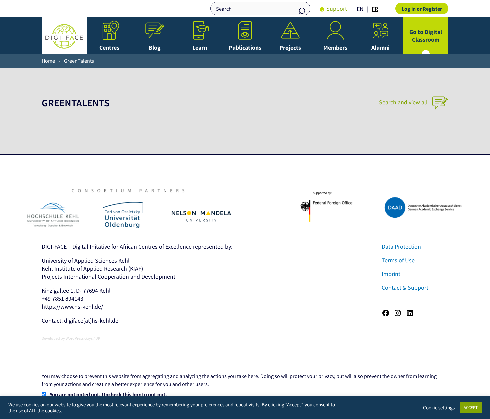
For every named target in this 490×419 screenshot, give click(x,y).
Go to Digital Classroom (425, 35)
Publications (245, 47)
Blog (155, 47)
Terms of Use (398, 260)
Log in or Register (422, 8)
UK (97, 338)
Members (335, 47)
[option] (374, 9)
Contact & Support (405, 287)
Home (48, 60)
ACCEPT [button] (471, 407)
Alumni (380, 47)
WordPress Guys (79, 338)
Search (302, 9)
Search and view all (404, 102)
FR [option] (375, 9)
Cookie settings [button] (439, 408)
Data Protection (401, 246)
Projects (290, 47)
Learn (199, 47)
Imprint (391, 274)
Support (336, 8)
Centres (109, 47)
